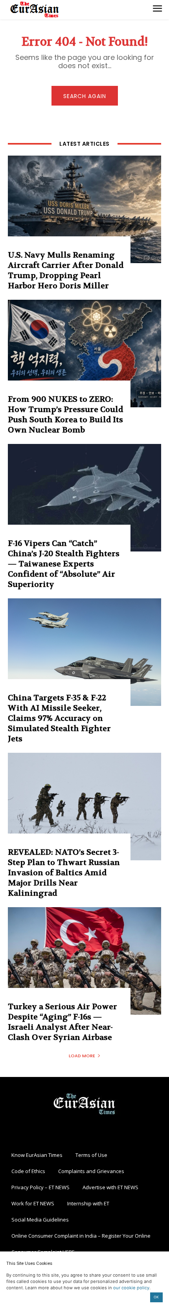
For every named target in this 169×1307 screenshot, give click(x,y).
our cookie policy (131, 1287)
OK (156, 1297)
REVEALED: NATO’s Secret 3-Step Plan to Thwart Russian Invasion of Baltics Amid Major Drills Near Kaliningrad (64, 872)
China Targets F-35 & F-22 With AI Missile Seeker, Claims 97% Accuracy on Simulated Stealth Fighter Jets (59, 718)
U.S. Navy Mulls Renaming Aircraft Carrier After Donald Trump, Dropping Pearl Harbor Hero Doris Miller (65, 270)
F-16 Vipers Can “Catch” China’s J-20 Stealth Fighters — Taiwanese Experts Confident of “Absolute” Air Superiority (63, 563)
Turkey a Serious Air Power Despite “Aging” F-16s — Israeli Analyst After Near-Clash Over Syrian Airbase (62, 1022)
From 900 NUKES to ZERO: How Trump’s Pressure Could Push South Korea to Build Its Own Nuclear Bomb (65, 414)
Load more (82, 1056)
